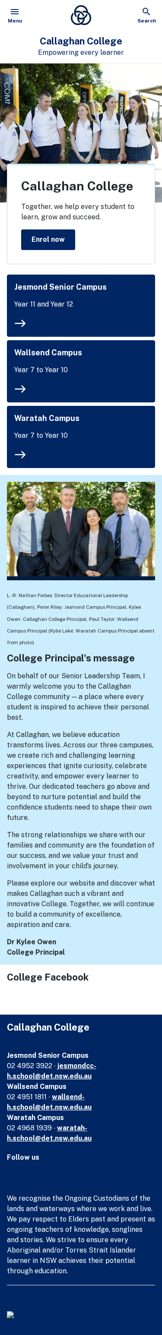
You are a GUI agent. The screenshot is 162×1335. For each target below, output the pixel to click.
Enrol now (48, 239)
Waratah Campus (46, 418)
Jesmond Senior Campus (60, 286)
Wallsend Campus (48, 352)
